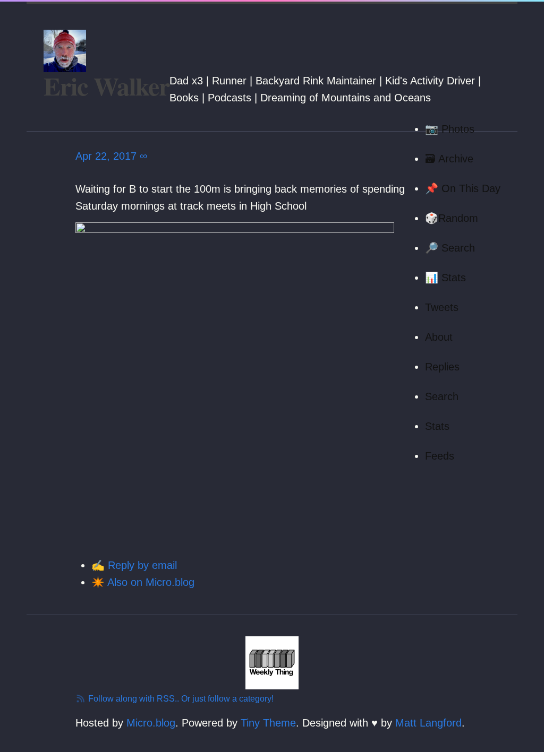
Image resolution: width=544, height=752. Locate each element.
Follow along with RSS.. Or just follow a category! (180, 698)
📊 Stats (445, 277)
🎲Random (451, 218)
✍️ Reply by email (134, 565)
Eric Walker (106, 85)
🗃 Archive (449, 159)
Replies (442, 367)
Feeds (439, 456)
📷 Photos (449, 129)
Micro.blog (150, 723)
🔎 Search (450, 248)
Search (441, 396)
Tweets (441, 307)
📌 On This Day (462, 188)
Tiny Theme (268, 723)
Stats (437, 426)
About (439, 337)
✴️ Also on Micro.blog (142, 582)
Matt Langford (428, 723)
